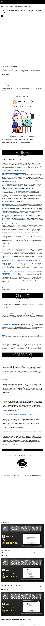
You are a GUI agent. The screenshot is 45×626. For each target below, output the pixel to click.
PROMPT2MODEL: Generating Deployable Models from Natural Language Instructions (21, 361)
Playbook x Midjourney (6, 344)
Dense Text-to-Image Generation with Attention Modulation (15, 396)
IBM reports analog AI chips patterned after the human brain (14, 173)
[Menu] (43, 1)
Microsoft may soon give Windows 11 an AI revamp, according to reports (17, 223)
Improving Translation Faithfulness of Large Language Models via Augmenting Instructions (22, 431)
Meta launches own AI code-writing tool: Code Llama (13, 204)
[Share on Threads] (6, 19)
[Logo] (2, 2)
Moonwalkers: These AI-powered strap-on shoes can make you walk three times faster (19, 161)
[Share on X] (4, 19)
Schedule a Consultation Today (22, 147)
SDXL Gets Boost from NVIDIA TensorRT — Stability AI (13, 184)
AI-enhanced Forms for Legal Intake (9, 324)
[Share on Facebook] (2, 19)
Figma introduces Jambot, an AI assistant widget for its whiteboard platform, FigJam (19, 215)
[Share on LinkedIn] (8, 19)
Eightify (3, 304)
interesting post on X (10, 71)
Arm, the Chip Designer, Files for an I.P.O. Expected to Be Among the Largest (18, 191)
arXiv (3, 357)
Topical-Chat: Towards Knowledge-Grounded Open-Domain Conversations (19, 414)
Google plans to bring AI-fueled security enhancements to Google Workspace (18, 234)
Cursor (3, 335)
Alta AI (3, 313)
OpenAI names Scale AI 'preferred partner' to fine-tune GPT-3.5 (15, 249)
